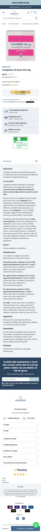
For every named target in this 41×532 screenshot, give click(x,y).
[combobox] (20, 18)
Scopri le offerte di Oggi (20, 3)
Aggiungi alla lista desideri (11, 99)
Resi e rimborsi (7, 457)
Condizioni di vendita (9, 439)
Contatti (5, 431)
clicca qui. (22, 496)
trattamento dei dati (8, 385)
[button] (20, 93)
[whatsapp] (36, 525)
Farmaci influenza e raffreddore (31, 23)
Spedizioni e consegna (10, 451)
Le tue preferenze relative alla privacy (15, 463)
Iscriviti (34, 379)
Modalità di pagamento (10, 445)
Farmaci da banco (14, 23)
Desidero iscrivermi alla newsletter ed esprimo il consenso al (20, 384)
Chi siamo (6, 425)
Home (4, 23)
